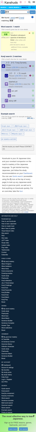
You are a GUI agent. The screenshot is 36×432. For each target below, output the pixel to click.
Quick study (5, 276)
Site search (5, 233)
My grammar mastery (10, 337)
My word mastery (8, 309)
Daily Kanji (5, 377)
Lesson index (6, 245)
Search (32, 12)
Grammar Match (7, 353)
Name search (6, 407)
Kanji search (5, 391)
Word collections (7, 328)
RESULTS (25, 7)
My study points (6, 372)
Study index (5, 243)
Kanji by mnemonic (8, 396)
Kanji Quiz (5, 287)
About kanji (5, 268)
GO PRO (5, 382)
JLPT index (5, 240)
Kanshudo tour (6, 219)
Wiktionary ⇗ (6, 134)
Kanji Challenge (7, 285)
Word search (6, 398)
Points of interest (7, 412)
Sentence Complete (8, 323)
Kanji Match (5, 297)
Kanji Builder (6, 292)
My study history (7, 374)
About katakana (7, 266)
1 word (12, 17)
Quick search (17, 176)
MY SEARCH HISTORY (9, 139)
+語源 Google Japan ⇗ (26, 130)
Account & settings (7, 367)
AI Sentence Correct (8, 342)
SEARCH (3, 7)
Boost (3, 302)
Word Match (5, 318)
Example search (7, 410)
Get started (23, 429)
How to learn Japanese (9, 224)
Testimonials (5, 250)
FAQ (3, 235)
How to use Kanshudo (9, 221)
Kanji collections (7, 280)
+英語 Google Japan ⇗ (21, 126)
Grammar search (7, 405)
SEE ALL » (31, 118)
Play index (5, 247)
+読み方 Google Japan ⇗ (9, 130)
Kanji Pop (5, 299)
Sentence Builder (7, 320)
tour (21, 191)
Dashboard (27, 173)
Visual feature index (8, 231)
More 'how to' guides (8, 228)
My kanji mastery (8, 261)
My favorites (5, 370)
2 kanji (21, 17)
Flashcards (5, 278)
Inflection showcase (8, 346)
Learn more (13, 429)
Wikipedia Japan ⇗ (18, 134)
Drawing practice (7, 273)
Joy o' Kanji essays (8, 283)
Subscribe (5, 254)
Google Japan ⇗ (7, 126)
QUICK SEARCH (14, 7)
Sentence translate (8, 400)
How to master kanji (8, 226)
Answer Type (6, 325)
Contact (4, 252)
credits (26, 212)
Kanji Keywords (7, 290)
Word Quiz (5, 316)
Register (9, 379)
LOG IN (15, 67)
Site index (5, 238)
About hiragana (6, 264)
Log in (3, 379)
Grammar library (7, 344)
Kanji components (7, 271)
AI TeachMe (5, 339)
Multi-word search (7, 403)
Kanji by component (8, 393)
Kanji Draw (5, 295)
